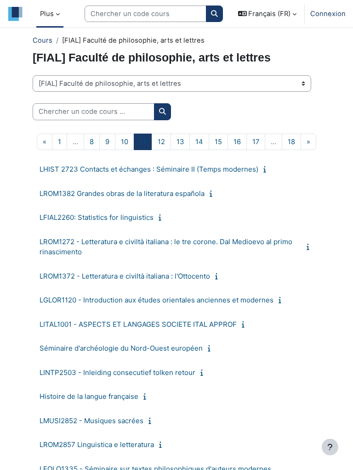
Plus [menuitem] (47, 14)
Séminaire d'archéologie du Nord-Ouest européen (121, 348)
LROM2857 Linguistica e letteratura (97, 444)
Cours (42, 40)
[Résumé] (267, 169)
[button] (267, 14)
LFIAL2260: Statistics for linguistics (97, 217)
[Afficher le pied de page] (330, 447)
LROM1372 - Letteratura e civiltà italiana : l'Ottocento (125, 276)
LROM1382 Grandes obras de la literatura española (122, 193)
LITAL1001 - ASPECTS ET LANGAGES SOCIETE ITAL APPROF (138, 324)
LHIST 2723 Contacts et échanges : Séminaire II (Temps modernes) (149, 169)
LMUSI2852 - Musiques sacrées (91, 420)
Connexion (328, 14)
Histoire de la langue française (89, 396)
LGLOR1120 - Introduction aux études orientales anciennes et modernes (156, 300)
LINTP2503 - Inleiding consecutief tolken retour (117, 372)
